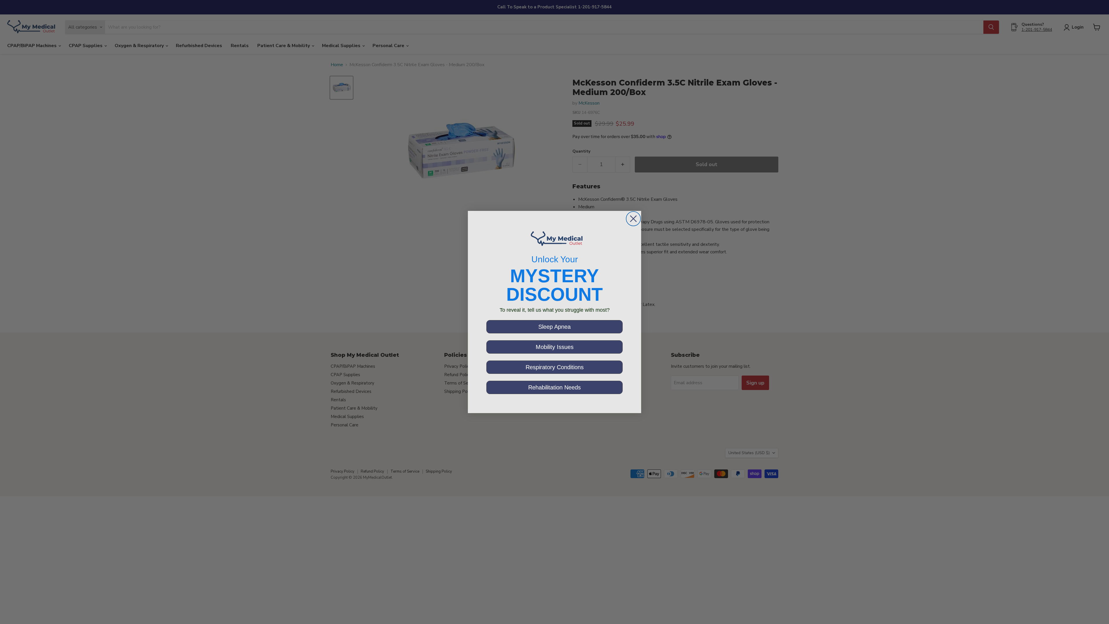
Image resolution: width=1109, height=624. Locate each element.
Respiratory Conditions (555, 367)
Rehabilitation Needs (554, 387)
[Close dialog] (633, 218)
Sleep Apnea (554, 327)
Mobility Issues (555, 347)
